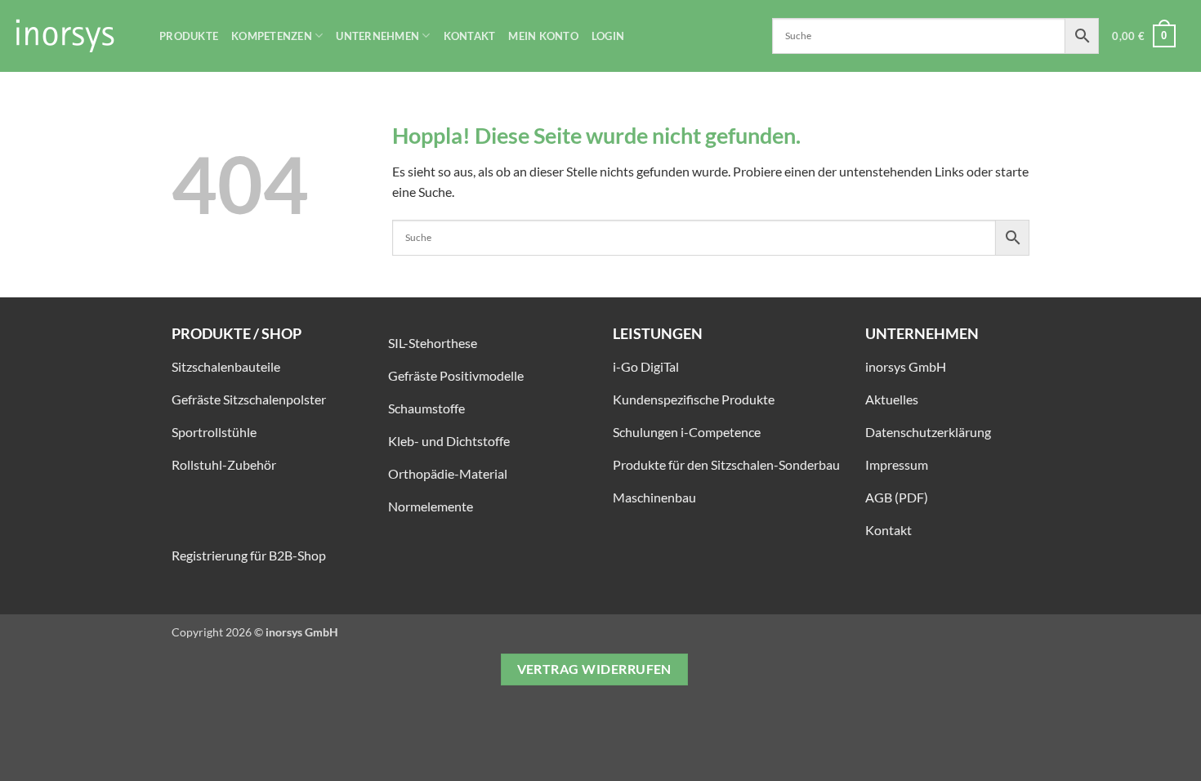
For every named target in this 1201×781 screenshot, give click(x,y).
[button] (1144, 36)
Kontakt (470, 35)
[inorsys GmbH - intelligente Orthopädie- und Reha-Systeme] (73, 36)
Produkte (188, 35)
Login (608, 35)
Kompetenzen (271, 35)
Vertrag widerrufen (594, 669)
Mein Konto (543, 35)
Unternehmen (377, 35)
